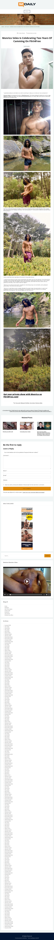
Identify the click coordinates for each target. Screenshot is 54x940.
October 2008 (8, 924)
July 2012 (7, 858)
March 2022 (7, 703)
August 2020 (8, 732)
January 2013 (8, 849)
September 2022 (9, 695)
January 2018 (8, 761)
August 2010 (8, 892)
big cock (18, 403)
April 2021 (7, 720)
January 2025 (8, 653)
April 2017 (7, 773)
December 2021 (8, 708)
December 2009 (9, 904)
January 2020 (8, 742)
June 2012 (7, 859)
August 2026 (8, 625)
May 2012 (7, 861)
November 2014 (9, 816)
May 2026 (7, 629)
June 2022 (7, 699)
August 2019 (8, 749)
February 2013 (8, 847)
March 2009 (8, 917)
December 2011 (8, 868)
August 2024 (8, 660)
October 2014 (8, 818)
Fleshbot (7, 607)
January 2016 (8, 795)
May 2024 (7, 665)
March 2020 (7, 739)
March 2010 (7, 899)
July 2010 (7, 893)
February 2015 (8, 812)
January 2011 (8, 884)
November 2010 (9, 887)
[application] (27, 581)
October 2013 (8, 835)
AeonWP (37, 938)
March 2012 (7, 864)
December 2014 (9, 815)
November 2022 (9, 692)
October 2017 (8, 764)
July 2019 (7, 751)
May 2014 (7, 825)
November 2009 (9, 905)
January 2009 (8, 920)
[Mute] (46, 594)
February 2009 (8, 918)
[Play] (5, 594)
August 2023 (8, 678)
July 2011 (7, 875)
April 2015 (7, 809)
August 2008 (8, 927)
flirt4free (27, 403)
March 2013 (7, 846)
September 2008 (9, 926)
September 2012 (9, 855)
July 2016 (7, 786)
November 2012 (8, 852)
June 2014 (7, 824)
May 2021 (7, 718)
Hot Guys (26, 46)
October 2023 (8, 675)
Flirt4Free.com (25, 95)
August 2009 (8, 910)
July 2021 (7, 715)
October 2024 (8, 657)
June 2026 (7, 628)
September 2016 (9, 784)
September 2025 (9, 641)
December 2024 (9, 655)
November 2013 (8, 834)
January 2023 (8, 689)
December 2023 (9, 672)
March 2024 (7, 668)
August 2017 (8, 767)
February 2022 (8, 705)
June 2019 (7, 752)
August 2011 (8, 874)
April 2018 (7, 757)
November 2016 (8, 781)
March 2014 (7, 828)
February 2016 (8, 794)
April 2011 (7, 880)
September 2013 (9, 837)
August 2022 (8, 696)
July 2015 (7, 804)
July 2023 (7, 680)
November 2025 (9, 638)
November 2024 (9, 656)
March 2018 (7, 758)
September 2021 (9, 712)
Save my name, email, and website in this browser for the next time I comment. (24, 484)
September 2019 (9, 748)
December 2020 (9, 726)
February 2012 (8, 865)
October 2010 (8, 889)
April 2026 (7, 631)
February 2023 (8, 687)
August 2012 (8, 856)
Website (5, 480)
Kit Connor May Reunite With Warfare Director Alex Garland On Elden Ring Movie (43, 433)
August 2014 (8, 821)
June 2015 (7, 806)
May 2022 (7, 700)
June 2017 (7, 770)
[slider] (26, 594)
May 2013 (7, 843)
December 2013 (8, 832)
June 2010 (7, 895)
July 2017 (7, 769)
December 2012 (8, 850)
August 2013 (8, 838)
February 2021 (8, 723)
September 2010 (9, 890)
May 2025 (7, 647)
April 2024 (7, 666)
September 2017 (9, 766)
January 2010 (8, 902)
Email (5, 475)
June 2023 (7, 681)
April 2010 (7, 898)
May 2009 (7, 914)
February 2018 (8, 760)
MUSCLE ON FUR (8, 431)
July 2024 (7, 662)
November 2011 (8, 870)
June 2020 (7, 735)
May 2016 (7, 789)
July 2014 (7, 822)
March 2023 (7, 686)
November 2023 (9, 674)
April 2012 (7, 862)
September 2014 (9, 819)
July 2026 (7, 626)
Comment (6, 455)
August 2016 (8, 785)
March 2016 (7, 792)
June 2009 (7, 913)
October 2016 (8, 782)
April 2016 (7, 791)
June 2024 (7, 663)
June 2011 (7, 877)
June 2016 (7, 788)
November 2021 (8, 709)
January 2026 (8, 635)
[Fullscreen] (49, 594)
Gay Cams (32, 403)
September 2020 (9, 730)
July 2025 (7, 644)
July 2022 (7, 698)
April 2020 (7, 738)
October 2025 (8, 640)
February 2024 (8, 669)
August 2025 (8, 643)
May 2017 (7, 772)
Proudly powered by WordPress (21, 938)
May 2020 (7, 736)
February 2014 (8, 829)
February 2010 (8, 901)
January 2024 (8, 671)
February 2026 (8, 634)
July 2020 (7, 733)
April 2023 (7, 684)
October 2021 (8, 711)
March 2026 (7, 632)
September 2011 (9, 872)
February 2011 (8, 883)
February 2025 (8, 652)
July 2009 (7, 911)
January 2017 (8, 778)
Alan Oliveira (22, 33)
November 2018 (9, 754)
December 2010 (9, 886)
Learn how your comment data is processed (33, 492)
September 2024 (9, 659)
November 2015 (8, 798)
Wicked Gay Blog (9, 615)
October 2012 (8, 853)
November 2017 (9, 763)
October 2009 (8, 907)
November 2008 (9, 923)
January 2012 (8, 867)
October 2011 (8, 871)
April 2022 (7, 702)
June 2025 (7, 646)
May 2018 (7, 755)
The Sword (7, 613)
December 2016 (8, 779)
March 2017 (7, 775)
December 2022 (9, 690)
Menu (27, 11)
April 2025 (7, 649)
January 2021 (8, 724)
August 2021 (8, 714)
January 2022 (8, 706)
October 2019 (8, 746)
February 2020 (8, 741)
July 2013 (7, 840)
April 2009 (7, 915)
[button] (27, 581)
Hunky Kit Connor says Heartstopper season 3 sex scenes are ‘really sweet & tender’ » (31, 411)
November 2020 (9, 727)
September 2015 (9, 801)
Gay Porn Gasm (8, 609)
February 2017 (8, 776)
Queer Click (7, 610)
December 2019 (9, 743)
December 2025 (9, 637)
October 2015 (8, 800)
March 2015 (7, 810)
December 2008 (9, 921)
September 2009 (9, 908)
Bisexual (23, 403)
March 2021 (7, 721)
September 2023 (9, 677)
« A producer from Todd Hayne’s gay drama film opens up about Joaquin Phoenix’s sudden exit (25, 410)
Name (5, 470)
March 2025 (7, 650)
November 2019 (9, 745)
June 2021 (7, 717)
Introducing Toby (25, 431)
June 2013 (7, 841)
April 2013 (7, 844)
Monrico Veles (7, 95)
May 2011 (7, 878)
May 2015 (7, 807)
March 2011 (7, 881)
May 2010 (7, 896)
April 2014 (7, 827)
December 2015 (8, 797)
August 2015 (8, 803)
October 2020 (8, 729)
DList (6, 606)
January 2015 (8, 813)
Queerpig (7, 612)
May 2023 (7, 683)
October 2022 (8, 693)
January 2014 (8, 831)
